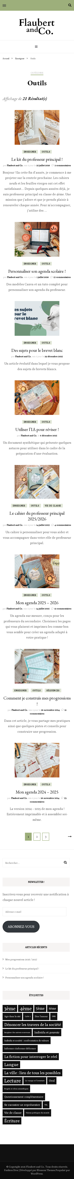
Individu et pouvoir (47, 1032)
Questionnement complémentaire (23, 1096)
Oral (52, 1080)
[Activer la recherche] (69, 5)
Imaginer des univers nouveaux (17, 1032)
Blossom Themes (46, 1170)
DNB (54, 1016)
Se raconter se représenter (22, 1104)
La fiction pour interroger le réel (30, 1056)
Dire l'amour (41, 1016)
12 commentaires (62, 608)
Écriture (12, 1120)
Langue (11, 1064)
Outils (46, 152)
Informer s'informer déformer (20, 1048)
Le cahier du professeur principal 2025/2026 (37, 516)
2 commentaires (63, 165)
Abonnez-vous (21, 926)
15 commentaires (62, 277)
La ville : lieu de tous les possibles (32, 1072)
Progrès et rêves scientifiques (16, 1089)
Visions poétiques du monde (37, 1113)
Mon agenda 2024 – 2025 (37, 792)
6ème (52, 1008)
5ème (40, 1008)
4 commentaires (63, 525)
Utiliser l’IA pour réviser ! (37, 429)
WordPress (37, 1173)
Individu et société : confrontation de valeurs (26, 1040)
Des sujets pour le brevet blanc (37, 350)
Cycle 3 (27, 1016)
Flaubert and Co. (15, 165)
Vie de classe (53, 506)
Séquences (53, 690)
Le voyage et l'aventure (35, 1081)
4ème (26, 1008)
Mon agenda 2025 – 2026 (37, 603)
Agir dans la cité (12, 1016)
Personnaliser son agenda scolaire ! (37, 271)
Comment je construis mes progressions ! (37, 701)
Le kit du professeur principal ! (37, 159)
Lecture (12, 1080)
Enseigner (30, 152)
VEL (46, 1105)
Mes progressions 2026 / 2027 (21, 959)
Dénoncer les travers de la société (32, 1024)
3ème (9, 1008)
